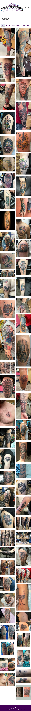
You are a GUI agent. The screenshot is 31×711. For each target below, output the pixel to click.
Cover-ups (25, 25)
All (3, 25)
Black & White (16, 25)
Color (8, 25)
